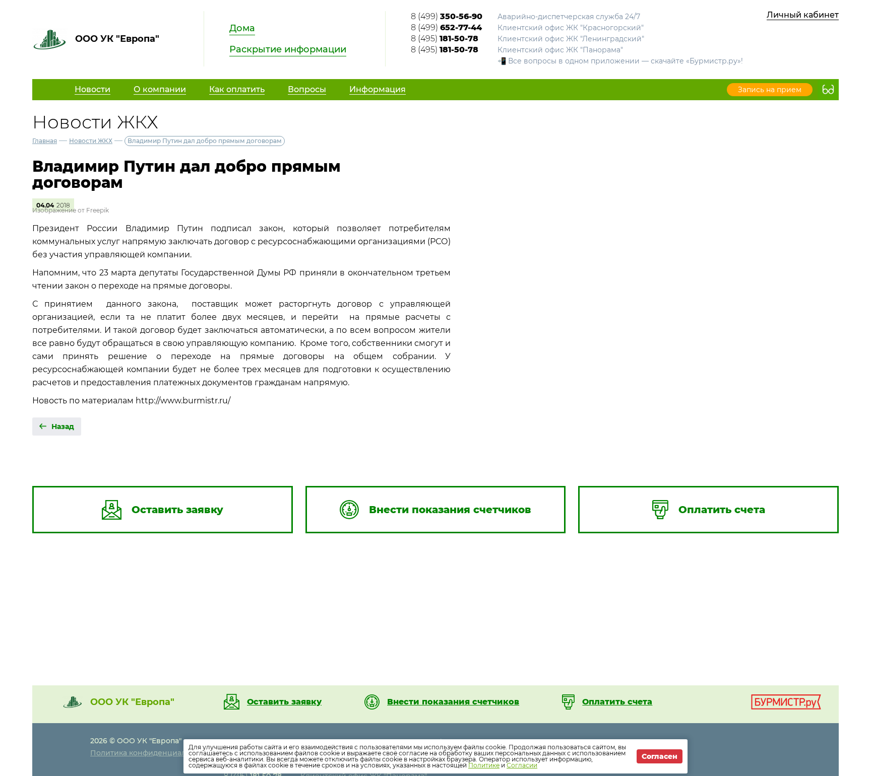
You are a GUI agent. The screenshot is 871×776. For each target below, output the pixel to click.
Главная (44, 141)
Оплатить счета (617, 702)
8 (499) (446, 16)
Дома (242, 28)
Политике (484, 765)
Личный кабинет (803, 15)
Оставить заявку (284, 702)
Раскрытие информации (287, 49)
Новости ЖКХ (90, 141)
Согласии (522, 765)
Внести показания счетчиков (453, 702)
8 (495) (444, 38)
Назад (62, 426)
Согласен (659, 756)
